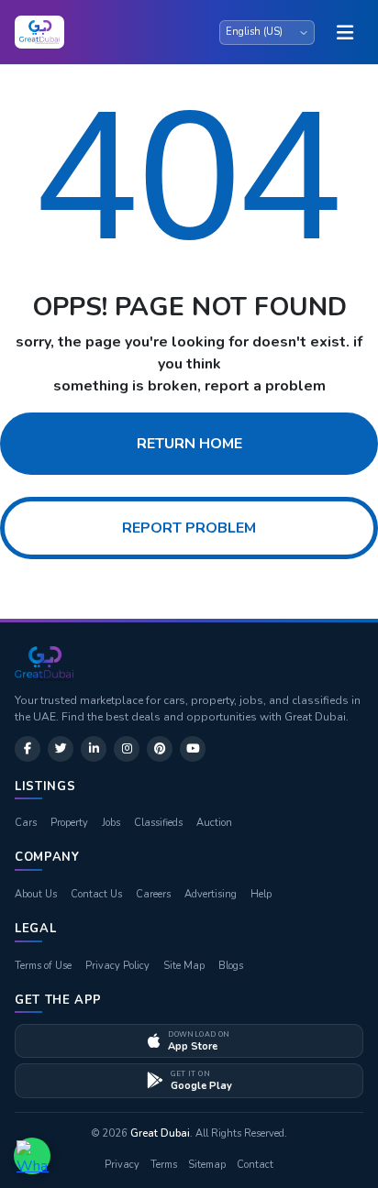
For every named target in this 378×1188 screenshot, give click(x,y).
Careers (153, 894)
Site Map (184, 966)
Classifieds (158, 823)
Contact (255, 1165)
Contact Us (96, 894)
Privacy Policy (117, 966)
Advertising (210, 894)
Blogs (230, 966)
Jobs (111, 823)
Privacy (122, 1165)
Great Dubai (160, 1133)
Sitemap (207, 1165)
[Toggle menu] (345, 32)
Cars (26, 823)
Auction (214, 823)
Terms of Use (43, 966)
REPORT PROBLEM (189, 528)
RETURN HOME (189, 444)
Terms (163, 1165)
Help (261, 894)
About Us (36, 894)
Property (69, 823)
